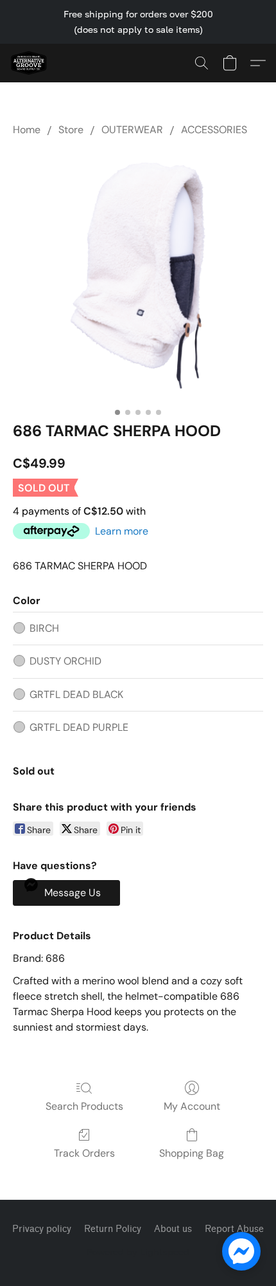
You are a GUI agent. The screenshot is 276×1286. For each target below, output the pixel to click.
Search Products (84, 1106)
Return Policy (112, 1229)
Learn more (121, 531)
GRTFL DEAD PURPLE (79, 727)
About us (173, 1229)
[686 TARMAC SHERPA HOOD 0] (138, 276)
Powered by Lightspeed (138, 1251)
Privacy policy (41, 1229)
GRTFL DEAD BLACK (76, 694)
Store (70, 129)
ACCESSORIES (214, 129)
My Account (192, 1106)
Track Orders (84, 1153)
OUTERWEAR (132, 129)
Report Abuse (234, 1229)
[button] (29, 63)
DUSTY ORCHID (65, 661)
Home (26, 129)
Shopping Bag (191, 1153)
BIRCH (44, 628)
